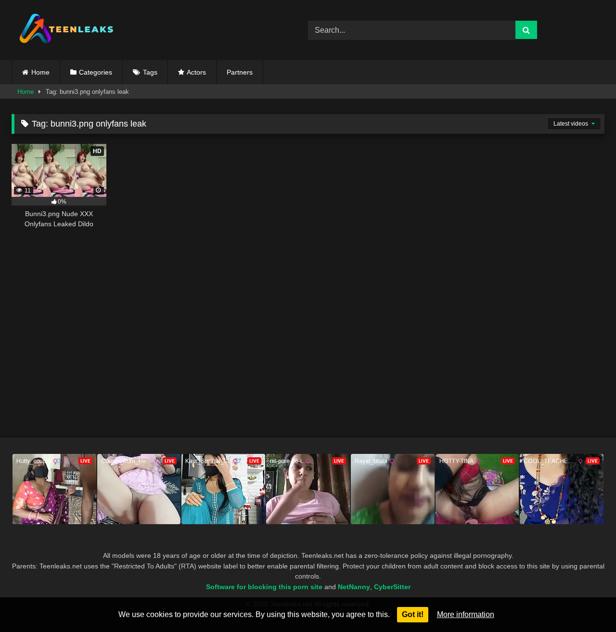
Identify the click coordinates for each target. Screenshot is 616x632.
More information (465, 614)
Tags (150, 72)
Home (40, 72)
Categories (95, 72)
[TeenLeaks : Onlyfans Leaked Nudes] (67, 30)
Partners (240, 72)
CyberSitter (392, 587)
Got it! (413, 614)
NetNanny (354, 587)
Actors (196, 72)
